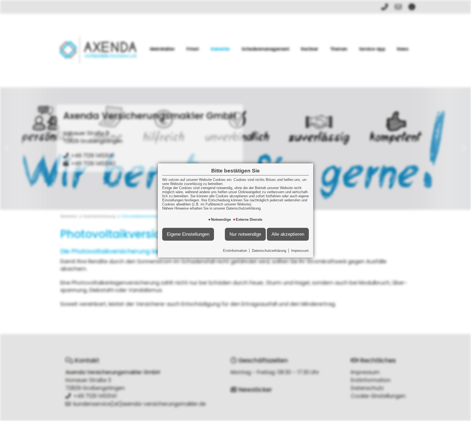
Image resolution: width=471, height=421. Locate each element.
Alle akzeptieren (287, 234)
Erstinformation (235, 251)
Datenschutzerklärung (269, 251)
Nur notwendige (245, 234)
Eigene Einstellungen (188, 234)
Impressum (300, 251)
